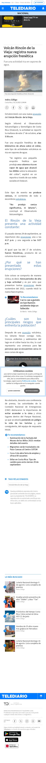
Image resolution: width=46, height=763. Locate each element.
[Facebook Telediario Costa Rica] (15, 721)
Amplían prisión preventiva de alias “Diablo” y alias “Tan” (28, 598)
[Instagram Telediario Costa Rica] (27, 721)
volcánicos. (21, 199)
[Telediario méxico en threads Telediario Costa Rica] (33, 721)
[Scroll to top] (41, 696)
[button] (7, 107)
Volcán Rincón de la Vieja (18, 485)
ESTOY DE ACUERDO (32, 391)
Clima (17, 3)
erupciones (26, 237)
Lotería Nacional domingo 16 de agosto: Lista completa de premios (28, 643)
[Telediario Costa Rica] (23, 8)
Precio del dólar (25, 3)
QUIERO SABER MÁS (14, 391)
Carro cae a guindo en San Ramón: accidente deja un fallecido (30, 304)
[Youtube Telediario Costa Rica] (39, 721)
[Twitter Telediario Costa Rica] (21, 721)
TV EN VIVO (39, 2)
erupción (37, 114)
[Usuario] (43, 8)
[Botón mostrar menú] (3, 8)
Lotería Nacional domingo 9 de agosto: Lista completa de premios (28, 585)
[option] (23, 83)
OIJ (13, 3)
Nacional (23, 13)
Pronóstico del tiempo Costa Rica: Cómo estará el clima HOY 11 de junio (28, 614)
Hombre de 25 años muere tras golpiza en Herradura (27, 627)
